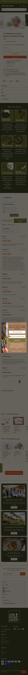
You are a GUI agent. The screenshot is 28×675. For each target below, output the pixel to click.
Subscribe (17, 340)
